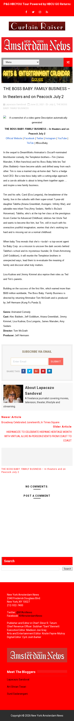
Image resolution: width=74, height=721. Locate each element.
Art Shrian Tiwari (16, 686)
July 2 (52, 104)
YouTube (62, 138)
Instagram (50, 138)
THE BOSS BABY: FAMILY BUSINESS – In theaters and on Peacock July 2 (33, 470)
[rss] (47, 12)
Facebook (29, 138)
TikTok (30, 143)
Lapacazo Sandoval (18, 679)
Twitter (39, 138)
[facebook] (26, 12)
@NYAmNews (24, 612)
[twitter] (33, 12)
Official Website (14, 138)
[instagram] (40, 12)
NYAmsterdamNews (30, 615)
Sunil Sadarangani (17, 693)
